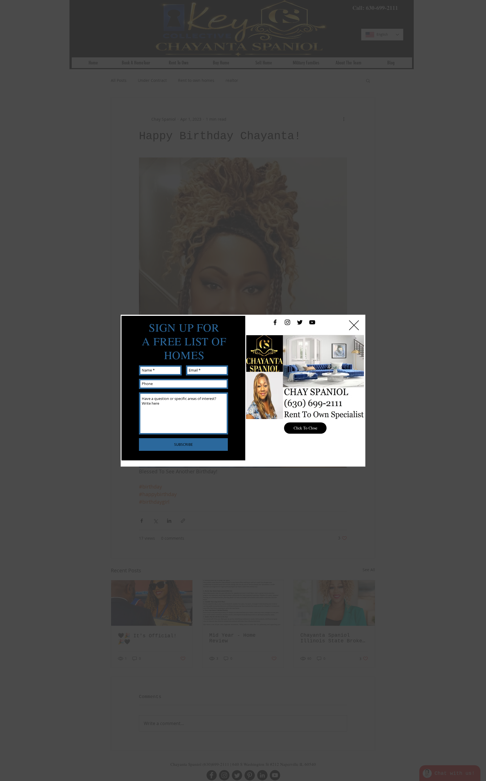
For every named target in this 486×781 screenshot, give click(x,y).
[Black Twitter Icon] (299, 322)
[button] (354, 325)
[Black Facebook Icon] (275, 322)
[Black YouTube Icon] (312, 322)
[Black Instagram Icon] (287, 322)
